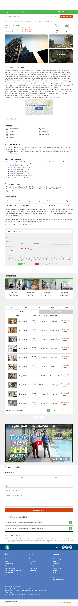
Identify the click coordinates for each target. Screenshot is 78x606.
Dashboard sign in (58, 559)
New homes (27, 12)
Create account (57, 561)
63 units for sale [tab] (22, 312)
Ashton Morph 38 (62, 147)
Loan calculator (57, 575)
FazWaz (12, 592)
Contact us (32, 561)
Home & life (56, 570)
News (54, 566)
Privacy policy (33, 568)
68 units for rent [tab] (56, 312)
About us (31, 559)
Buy (7, 12)
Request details (40, 510)
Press (30, 566)
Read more (13, 153)
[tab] (39, 522)
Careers (31, 563)
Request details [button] (67, 16)
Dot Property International (24, 591)
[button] (15, 554)
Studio (12, 307)
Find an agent (9, 563)
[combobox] (8, 490)
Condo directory (9, 573)
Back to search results (13, 535)
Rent (11, 12)
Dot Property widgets (58, 579)
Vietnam (24, 589)
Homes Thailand (37, 591)
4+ (65, 307)
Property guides (57, 568)
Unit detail (63, 322)
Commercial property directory (13, 575)
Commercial (36, 12)
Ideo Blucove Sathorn (20, 149)
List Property (18, 12)
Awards (55, 577)
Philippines (17, 589)
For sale (7, 559)
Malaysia (31, 589)
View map (39, 108)
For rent (7, 561)
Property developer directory (13, 570)
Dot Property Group (10, 591)
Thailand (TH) (8, 589)
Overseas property (10, 568)
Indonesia (38, 589)
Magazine (55, 573)
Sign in (70, 12)
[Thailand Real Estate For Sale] (7, 547)
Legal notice (32, 570)
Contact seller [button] (65, 320)
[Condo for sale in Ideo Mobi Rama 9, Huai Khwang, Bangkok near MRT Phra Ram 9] (12, 330)
